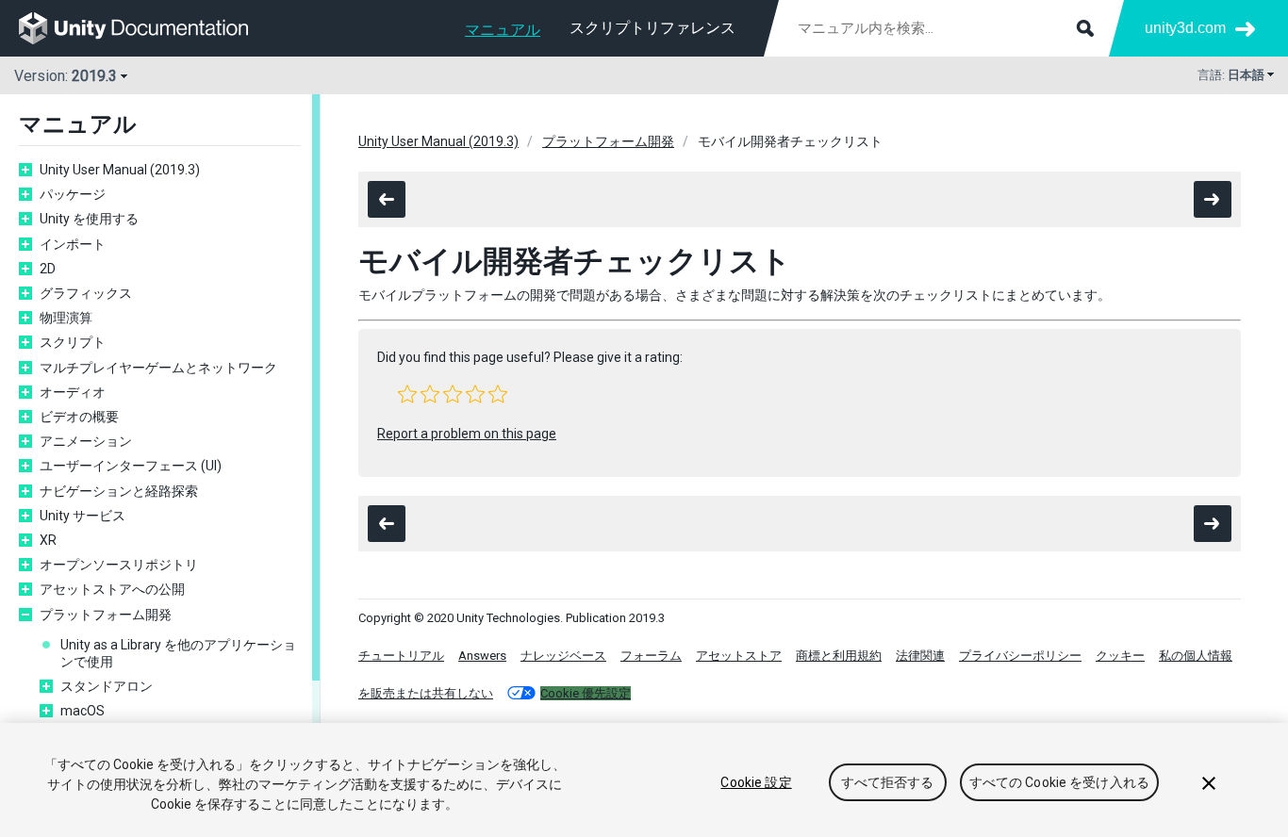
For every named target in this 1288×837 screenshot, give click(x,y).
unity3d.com (1185, 28)
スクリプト (73, 342)
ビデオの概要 (79, 416)
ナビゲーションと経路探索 (119, 491)
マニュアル (502, 30)
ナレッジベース (563, 655)
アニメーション (86, 441)
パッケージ (73, 194)
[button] (407, 394)
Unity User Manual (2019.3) (120, 169)
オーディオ (73, 392)
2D (48, 268)
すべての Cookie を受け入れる (1059, 782)
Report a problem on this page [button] (466, 433)
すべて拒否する (887, 782)
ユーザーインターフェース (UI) (131, 465)
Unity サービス (82, 515)
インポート (73, 244)
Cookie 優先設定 (585, 693)
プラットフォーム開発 (106, 614)
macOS (82, 710)
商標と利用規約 (839, 655)
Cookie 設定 (755, 782)
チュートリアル (401, 655)
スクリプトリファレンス (652, 28)
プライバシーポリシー (1020, 655)
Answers (482, 655)
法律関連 (920, 655)
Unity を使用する (89, 218)
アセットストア (739, 655)
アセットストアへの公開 (112, 589)
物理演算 (66, 317)
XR (48, 540)
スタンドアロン (106, 686)
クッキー (1120, 655)
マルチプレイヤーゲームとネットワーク (158, 367)
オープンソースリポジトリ (119, 564)
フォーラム (651, 655)
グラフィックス (86, 293)
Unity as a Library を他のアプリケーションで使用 (178, 653)
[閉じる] (1208, 783)
